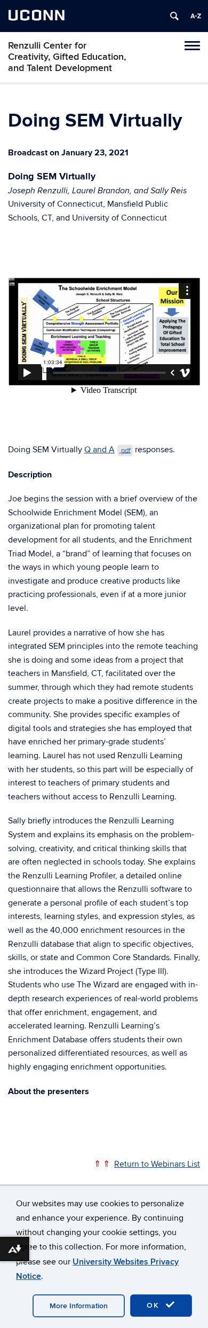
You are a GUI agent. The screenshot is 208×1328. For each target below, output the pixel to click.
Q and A (107, 449)
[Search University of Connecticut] (174, 16)
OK (155, 1305)
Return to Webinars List (157, 1164)
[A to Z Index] (195, 16)
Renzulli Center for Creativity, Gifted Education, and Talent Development (67, 57)
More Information (79, 1305)
